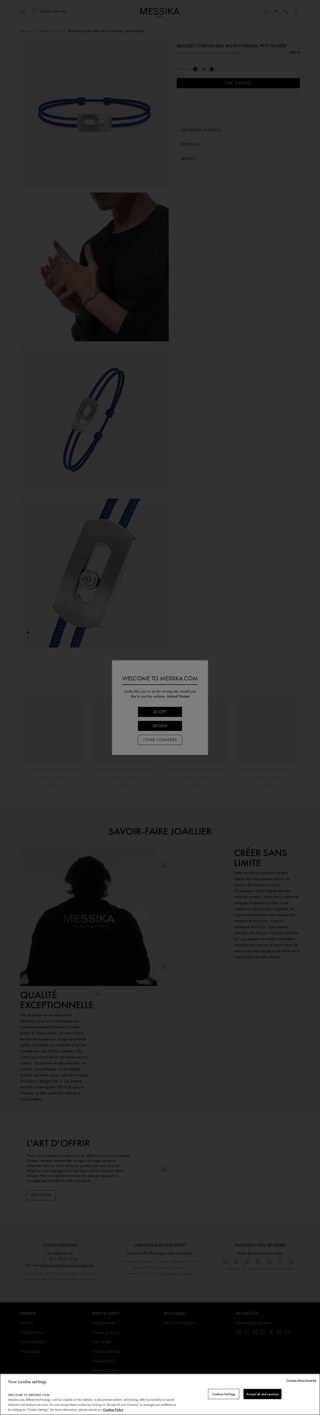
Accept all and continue (262, 1394)
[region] (160, 1394)
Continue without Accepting (301, 1380)
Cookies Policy (113, 1409)
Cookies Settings (223, 1394)
